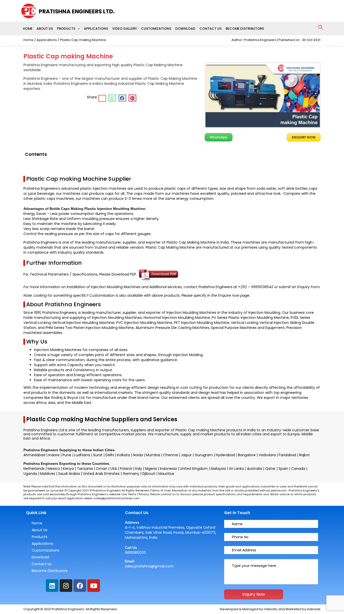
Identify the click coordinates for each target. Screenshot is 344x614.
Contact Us (210, 28)
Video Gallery (124, 28)
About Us (45, 28)
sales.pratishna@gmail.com (149, 566)
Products (66, 28)
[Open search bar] (320, 27)
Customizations (156, 28)
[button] (77, 28)
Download (185, 28)
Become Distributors (245, 28)
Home (27, 28)
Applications (96, 28)
